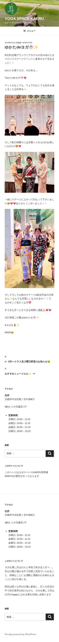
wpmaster (27, 43)
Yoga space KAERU (24, 18)
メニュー (31, 31)
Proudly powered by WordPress (20, 634)
